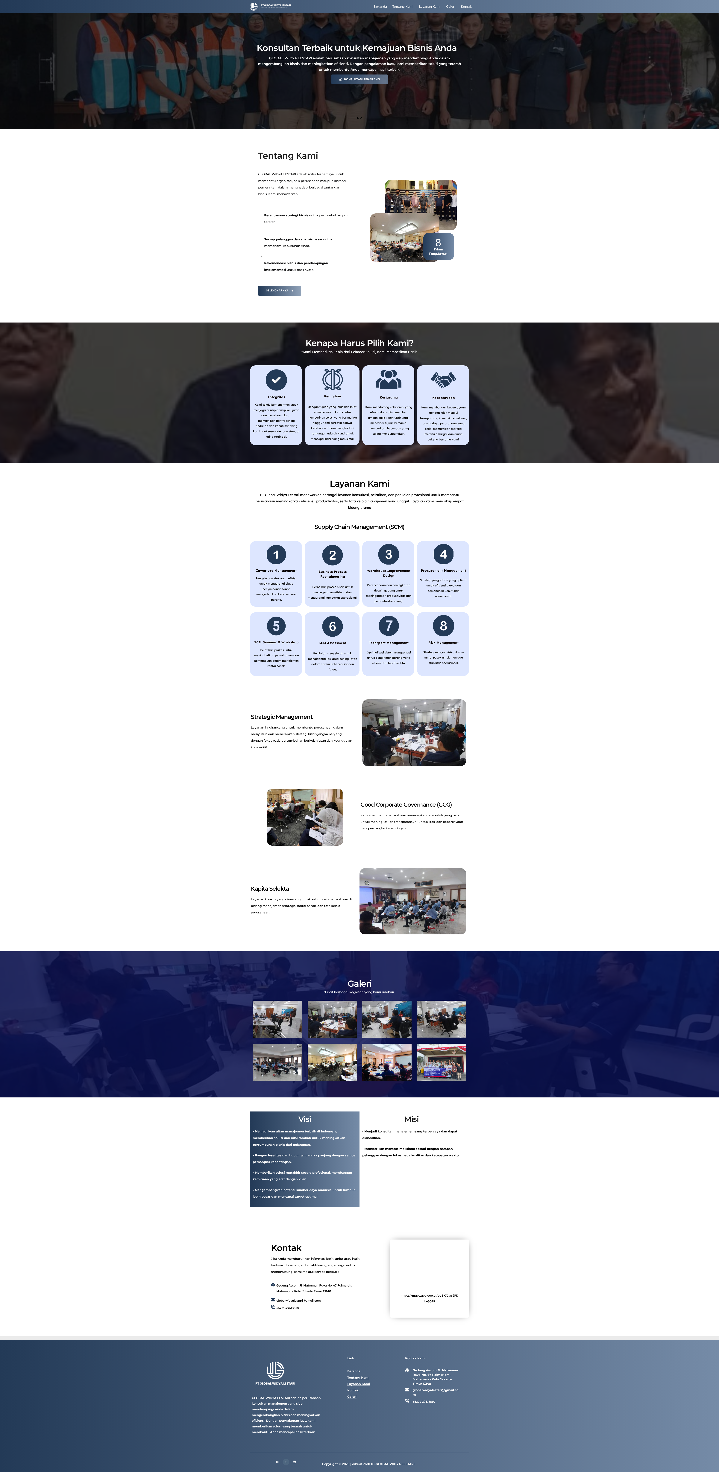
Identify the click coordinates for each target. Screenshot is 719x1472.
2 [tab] (361, 118)
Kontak (353, 1390)
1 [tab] (358, 118)
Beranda (353, 1371)
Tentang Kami (358, 1377)
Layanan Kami (358, 1384)
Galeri (352, 1396)
